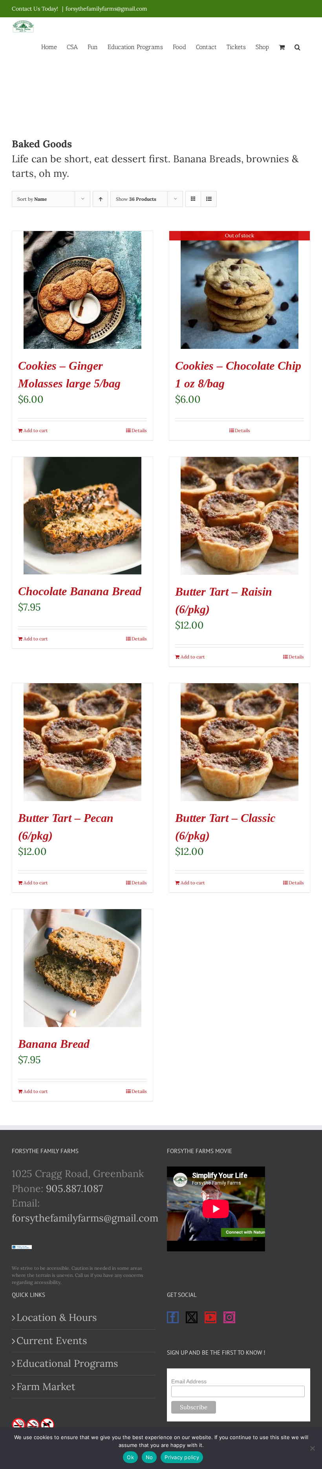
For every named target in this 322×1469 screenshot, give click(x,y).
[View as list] (208, 199)
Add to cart (36, 430)
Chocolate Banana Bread (79, 591)
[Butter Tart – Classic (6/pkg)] (239, 742)
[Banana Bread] (82, 968)
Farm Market (45, 1386)
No (149, 1457)
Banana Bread (54, 1043)
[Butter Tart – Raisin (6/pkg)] (239, 516)
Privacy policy (182, 1457)
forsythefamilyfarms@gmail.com (106, 8)
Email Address (189, 1381)
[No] (312, 1448)
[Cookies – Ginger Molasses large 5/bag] (82, 290)
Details (139, 430)
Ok (130, 1457)
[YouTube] (210, 1317)
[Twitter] (192, 1317)
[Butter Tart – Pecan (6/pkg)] (82, 742)
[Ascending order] (100, 199)
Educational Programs (67, 1363)
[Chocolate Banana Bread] (82, 515)
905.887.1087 (74, 1188)
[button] (297, 46)
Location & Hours (56, 1317)
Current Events (51, 1340)
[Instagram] (229, 1317)
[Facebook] (173, 1317)
